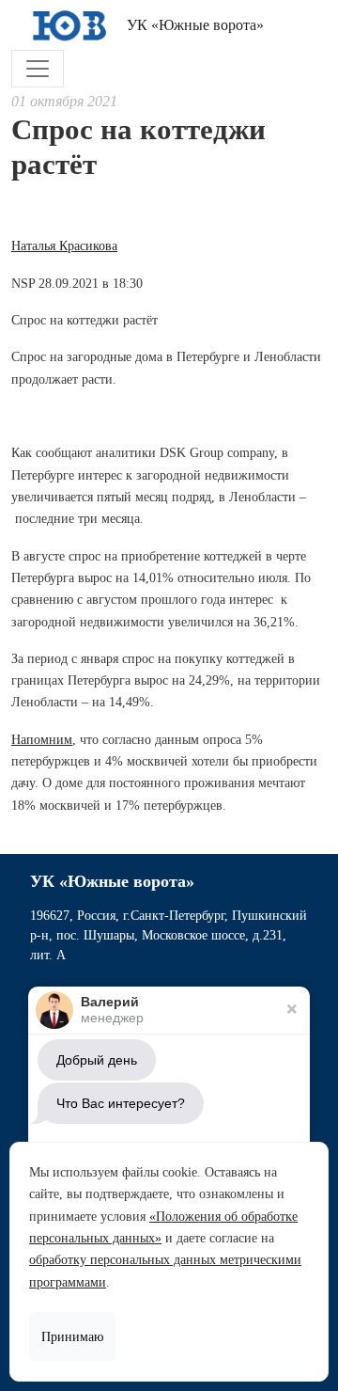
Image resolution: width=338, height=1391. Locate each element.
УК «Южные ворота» (193, 25)
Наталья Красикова (64, 246)
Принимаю (72, 1337)
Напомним (41, 740)
